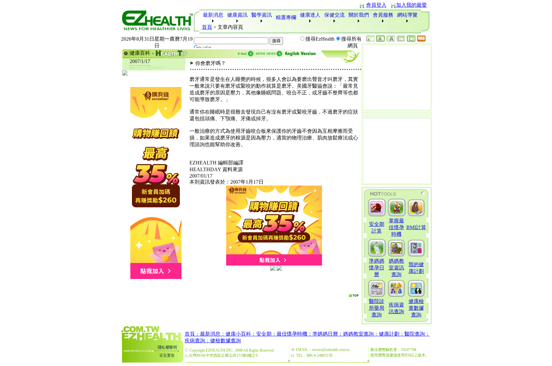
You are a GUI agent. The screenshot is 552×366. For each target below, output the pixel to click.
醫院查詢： (417, 334)
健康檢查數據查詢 (416, 307)
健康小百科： (241, 334)
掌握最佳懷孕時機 (396, 227)
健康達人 (310, 15)
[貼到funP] (272, 269)
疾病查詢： (197, 340)
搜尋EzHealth (319, 39)
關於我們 (359, 15)
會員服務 (383, 15)
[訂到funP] (279, 269)
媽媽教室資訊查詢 (396, 267)
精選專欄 (286, 17)
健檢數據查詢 (225, 340)
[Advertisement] (275, 281)
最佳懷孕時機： (294, 334)
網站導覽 (407, 15)
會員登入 (376, 5)
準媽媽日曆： (327, 334)
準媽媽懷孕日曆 (376, 267)
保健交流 (334, 15)
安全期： (266, 334)
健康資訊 (237, 15)
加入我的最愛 (411, 5)
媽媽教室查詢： (361, 334)
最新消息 (213, 15)
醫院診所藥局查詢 (376, 307)
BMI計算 (416, 227)
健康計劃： (391, 334)
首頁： (192, 334)
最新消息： (213, 334)
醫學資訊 (261, 15)
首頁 (207, 27)
